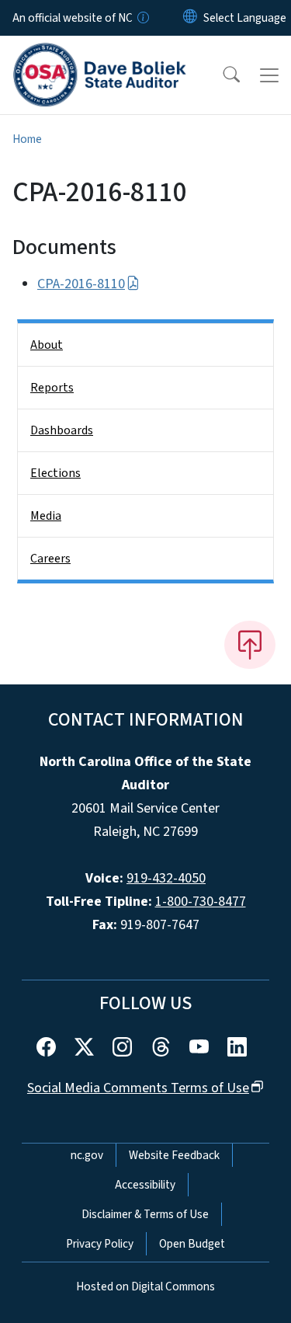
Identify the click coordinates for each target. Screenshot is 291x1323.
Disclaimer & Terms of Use (145, 1214)
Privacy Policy (99, 1243)
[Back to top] (249, 645)
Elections (55, 473)
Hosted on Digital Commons (145, 1286)
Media (45, 515)
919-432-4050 (166, 878)
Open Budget (192, 1243)
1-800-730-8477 (200, 901)
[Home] (99, 53)
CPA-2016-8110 (81, 284)
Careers (50, 558)
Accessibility (145, 1184)
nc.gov (87, 1155)
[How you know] (142, 18)
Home (27, 139)
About (46, 344)
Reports (52, 387)
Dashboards (61, 430)
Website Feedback (174, 1155)
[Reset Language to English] (190, 18)
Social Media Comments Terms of (138, 1088)
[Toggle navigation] (269, 75)
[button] (221, 75)
